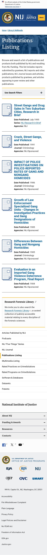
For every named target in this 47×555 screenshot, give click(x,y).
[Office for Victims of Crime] (23, 480)
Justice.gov (6, 544)
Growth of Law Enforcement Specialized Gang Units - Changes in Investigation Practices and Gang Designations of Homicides (29, 211)
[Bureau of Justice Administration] (9, 470)
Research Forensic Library (17, 310)
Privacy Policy (7, 514)
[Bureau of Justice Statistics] (23, 472)
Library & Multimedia (15, 30)
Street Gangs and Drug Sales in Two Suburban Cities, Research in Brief (29, 110)
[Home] (25, 18)
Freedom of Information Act (13, 532)
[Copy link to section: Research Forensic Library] (35, 301)
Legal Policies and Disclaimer (14, 520)
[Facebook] (5, 445)
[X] (13, 445)
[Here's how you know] (23, 4)
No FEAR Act (7, 526)
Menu (41, 17)
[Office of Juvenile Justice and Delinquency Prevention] (9, 481)
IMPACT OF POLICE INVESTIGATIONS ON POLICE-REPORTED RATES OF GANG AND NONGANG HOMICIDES (29, 170)
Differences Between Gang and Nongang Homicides (28, 244)
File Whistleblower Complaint (14, 502)
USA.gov (5, 538)
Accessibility (7, 496)
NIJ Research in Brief (31, 123)
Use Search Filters (13, 92)
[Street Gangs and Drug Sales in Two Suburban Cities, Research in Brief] (7, 115)
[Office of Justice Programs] (7, 17)
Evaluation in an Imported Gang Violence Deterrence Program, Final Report (29, 274)
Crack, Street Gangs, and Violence (28, 138)
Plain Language (8, 508)
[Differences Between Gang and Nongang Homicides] (7, 251)
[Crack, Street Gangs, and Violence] (7, 147)
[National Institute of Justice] (37, 471)
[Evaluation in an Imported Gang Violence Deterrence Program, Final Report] (7, 279)
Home (4, 30)
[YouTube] (21, 445)
